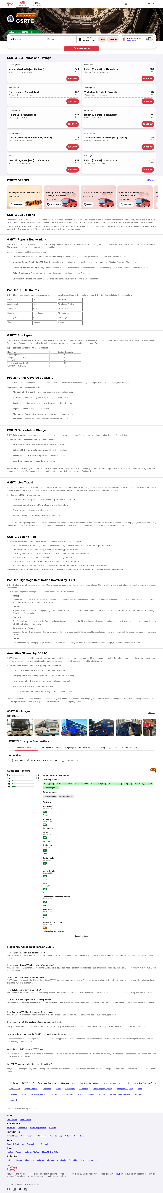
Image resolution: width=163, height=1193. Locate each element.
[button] (26, 39)
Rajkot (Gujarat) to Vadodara (100, 160)
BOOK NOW (72, 78)
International (92, 1160)
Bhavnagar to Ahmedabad (24, 92)
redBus (10, 1152)
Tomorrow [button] (112, 39)
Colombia (73, 1160)
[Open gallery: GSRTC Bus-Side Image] (74, 727)
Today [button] (102, 39)
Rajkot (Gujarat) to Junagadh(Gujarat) (30, 137)
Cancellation (26, 1136)
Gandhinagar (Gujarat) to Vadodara (29, 160)
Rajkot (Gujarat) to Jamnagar (100, 114)
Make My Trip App (32, 1152)
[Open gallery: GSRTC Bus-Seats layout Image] (129, 727)
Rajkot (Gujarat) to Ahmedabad (101, 69)
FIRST (89, 204)
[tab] (26, 748)
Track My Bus (12, 1136)
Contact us (22, 1128)
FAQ (50, 1136)
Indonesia (18, 1160)
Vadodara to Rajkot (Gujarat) (100, 92)
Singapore (29, 1160)
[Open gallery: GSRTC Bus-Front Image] (20, 727)
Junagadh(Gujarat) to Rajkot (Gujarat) (105, 137)
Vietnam (50, 1160)
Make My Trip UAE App (51, 1152)
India (9, 1160)
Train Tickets (25, 1120)
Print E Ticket (40, 1136)
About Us (11, 1128)
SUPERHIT (128, 204)
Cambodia (61, 1160)
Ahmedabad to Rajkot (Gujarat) (26, 69)
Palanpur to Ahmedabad (22, 114)
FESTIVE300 (19, 204)
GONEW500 (55, 204)
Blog (75, 1136)
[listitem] (11, 188)
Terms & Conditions (15, 1144)
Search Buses (83, 48)
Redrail (19, 1152)
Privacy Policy (32, 1144)
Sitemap (58, 1136)
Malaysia (40, 1160)
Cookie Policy (47, 1144)
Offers (68, 1136)
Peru (82, 1160)
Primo (82, 1136)
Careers (52, 1128)
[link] (24, 197)
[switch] (149, 39)
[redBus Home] (10, 4)
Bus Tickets (12, 1120)
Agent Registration (38, 1128)
